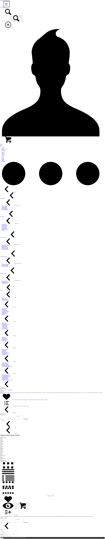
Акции (3, 149)
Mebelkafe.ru (2, 534)
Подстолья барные (4, 363)
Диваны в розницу (4, 207)
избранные (46, 399)
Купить (16, 508)
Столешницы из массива (5, 375)
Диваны (3, 159)
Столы (3, 158)
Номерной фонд (4, 246)
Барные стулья (4, 309)
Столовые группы (4, 327)
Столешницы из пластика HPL (6, 374)
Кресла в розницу (4, 208)
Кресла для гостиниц (5, 249)
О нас (3, 148)
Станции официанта (5, 299)
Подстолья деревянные (5, 364)
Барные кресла (4, 351)
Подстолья (3, 160)
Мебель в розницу (2, 198)
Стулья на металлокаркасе (5, 311)
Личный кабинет (25, 399)
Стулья (3, 157)
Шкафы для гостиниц (5, 247)
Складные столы (4, 326)
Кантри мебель (4, 224)
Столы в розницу (4, 206)
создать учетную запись (32, 399)
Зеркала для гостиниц (5, 245)
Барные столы (4, 323)
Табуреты (3, 314)
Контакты (3, 147)
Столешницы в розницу (5, 209)
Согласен (2, 538)
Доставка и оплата (4, 532)
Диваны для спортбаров (5, 266)
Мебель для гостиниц (3, 237)
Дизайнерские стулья (5, 281)
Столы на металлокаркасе (5, 324)
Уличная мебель (2, 216)
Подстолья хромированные (6, 365)
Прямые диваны (4, 338)
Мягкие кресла (4, 350)
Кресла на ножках (4, 349)
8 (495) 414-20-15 (2, 0)
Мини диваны (4, 337)
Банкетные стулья (4, 308)
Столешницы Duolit (5, 377)
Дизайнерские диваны (5, 283)
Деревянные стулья (4, 310)
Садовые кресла (4, 226)
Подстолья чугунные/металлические (7, 366)
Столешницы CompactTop (5, 378)
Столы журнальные (4, 328)
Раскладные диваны (5, 339)
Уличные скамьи (4, 228)
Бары (2, 152)
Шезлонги (3, 230)
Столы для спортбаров (5, 265)
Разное (1, 290)
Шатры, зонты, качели (5, 229)
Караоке (3, 153)
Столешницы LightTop (5, 379)
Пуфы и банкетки (4, 353)
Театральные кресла (5, 352)
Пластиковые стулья (5, 312)
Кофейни (3, 155)
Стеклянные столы (4, 325)
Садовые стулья (4, 227)
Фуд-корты (3, 154)
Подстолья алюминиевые (5, 362)
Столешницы (4, 161)
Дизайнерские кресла (5, 282)
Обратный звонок (7, 0)
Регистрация (2, 393)
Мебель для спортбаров (3, 256)
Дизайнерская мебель (3, 273)
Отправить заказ (26, 522)
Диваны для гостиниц (5, 248)
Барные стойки (4, 298)
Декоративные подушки (5, 300)
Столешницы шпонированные (6, 376)
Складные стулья (4, 313)
